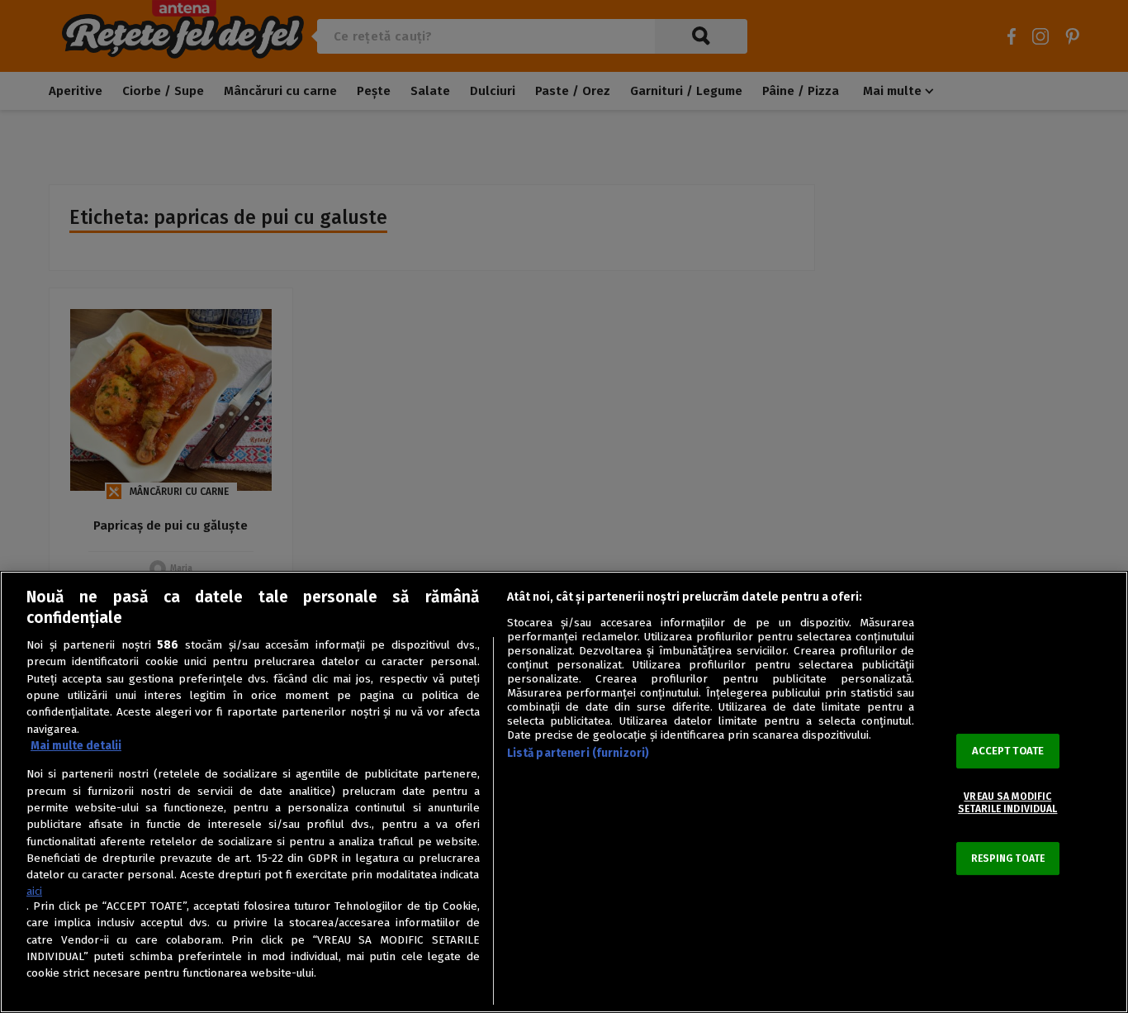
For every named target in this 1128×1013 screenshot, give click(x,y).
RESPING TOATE (1008, 858)
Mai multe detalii (76, 746)
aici (34, 891)
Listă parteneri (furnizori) (578, 753)
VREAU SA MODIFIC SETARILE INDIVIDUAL (1007, 803)
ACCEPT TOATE (1008, 751)
